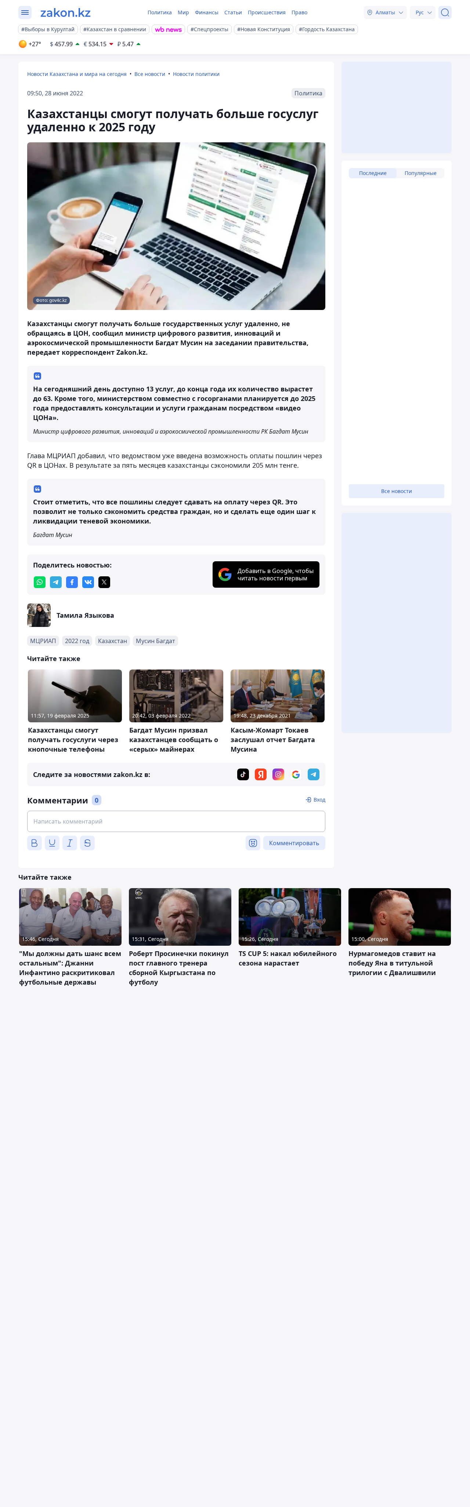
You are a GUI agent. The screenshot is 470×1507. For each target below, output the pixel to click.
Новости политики (196, 73)
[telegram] (55, 582)
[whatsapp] (39, 582)
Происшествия (267, 12)
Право (299, 12)
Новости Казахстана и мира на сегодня (77, 73)
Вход (319, 799)
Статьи (233, 12)
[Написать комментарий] (176, 821)
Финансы (206, 12)
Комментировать (294, 843)
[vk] (88, 582)
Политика (160, 12)
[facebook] (72, 582)
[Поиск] (445, 12)
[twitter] (104, 582)
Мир (183, 12)
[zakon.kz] (65, 12)
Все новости (149, 73)
